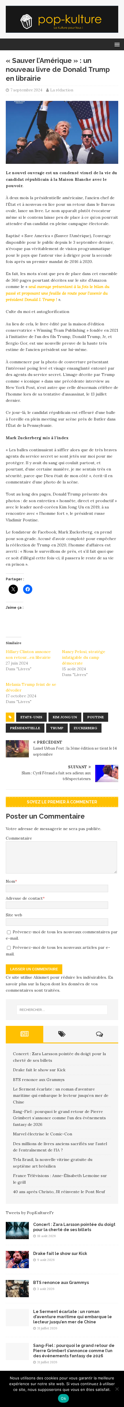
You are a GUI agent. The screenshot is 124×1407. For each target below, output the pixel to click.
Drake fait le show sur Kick (39, 1069)
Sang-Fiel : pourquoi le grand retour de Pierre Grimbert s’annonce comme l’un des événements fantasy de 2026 (59, 1118)
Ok (63, 1398)
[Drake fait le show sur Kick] (17, 1264)
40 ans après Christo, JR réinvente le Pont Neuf (59, 1191)
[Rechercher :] (62, 1010)
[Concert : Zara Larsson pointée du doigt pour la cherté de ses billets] (17, 1235)
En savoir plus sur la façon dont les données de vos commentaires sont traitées (59, 984)
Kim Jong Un (65, 717)
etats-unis (31, 717)
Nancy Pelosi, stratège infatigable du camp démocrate (83, 657)
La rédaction (61, 90)
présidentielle (25, 728)
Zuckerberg (85, 728)
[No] (117, 1389)
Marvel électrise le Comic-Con (42, 1134)
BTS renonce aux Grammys (39, 1079)
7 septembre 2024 (26, 90)
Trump (56, 728)
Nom (10, 881)
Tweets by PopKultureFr (30, 1212)
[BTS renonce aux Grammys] (17, 1293)
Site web (14, 914)
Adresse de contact (24, 898)
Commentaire (19, 838)
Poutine (95, 717)
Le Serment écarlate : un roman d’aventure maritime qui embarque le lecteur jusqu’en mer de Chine (60, 1096)
